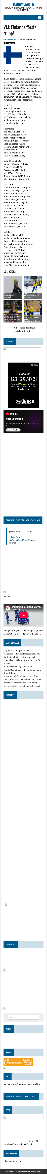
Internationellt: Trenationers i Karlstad (10, 295)
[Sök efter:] (23, 1017)
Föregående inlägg (25, 327)
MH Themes (37, 1171)
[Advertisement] (23, 455)
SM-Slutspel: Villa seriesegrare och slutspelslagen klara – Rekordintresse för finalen (22, 660)
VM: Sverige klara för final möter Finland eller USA (32, 295)
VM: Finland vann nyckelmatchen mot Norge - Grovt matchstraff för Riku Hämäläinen (12, 317)
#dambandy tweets (12, 1161)
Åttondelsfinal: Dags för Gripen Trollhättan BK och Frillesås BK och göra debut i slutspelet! (22, 669)
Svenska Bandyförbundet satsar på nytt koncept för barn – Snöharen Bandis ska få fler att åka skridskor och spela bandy (23, 679)
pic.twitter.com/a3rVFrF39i (20, 531)
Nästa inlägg (21, 331)
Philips (7, 596)
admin (19, 40)
